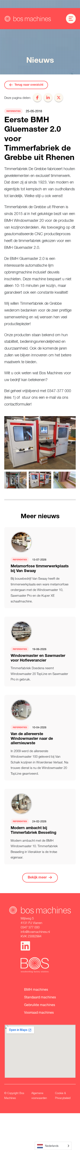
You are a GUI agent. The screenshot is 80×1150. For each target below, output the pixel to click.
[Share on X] (58, 97)
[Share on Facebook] (37, 97)
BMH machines (36, 989)
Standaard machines (40, 997)
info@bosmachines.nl (35, 932)
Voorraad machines (39, 1012)
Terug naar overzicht (29, 85)
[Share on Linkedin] (48, 97)
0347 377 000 (30, 927)
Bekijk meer (37, 878)
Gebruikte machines (39, 1005)
